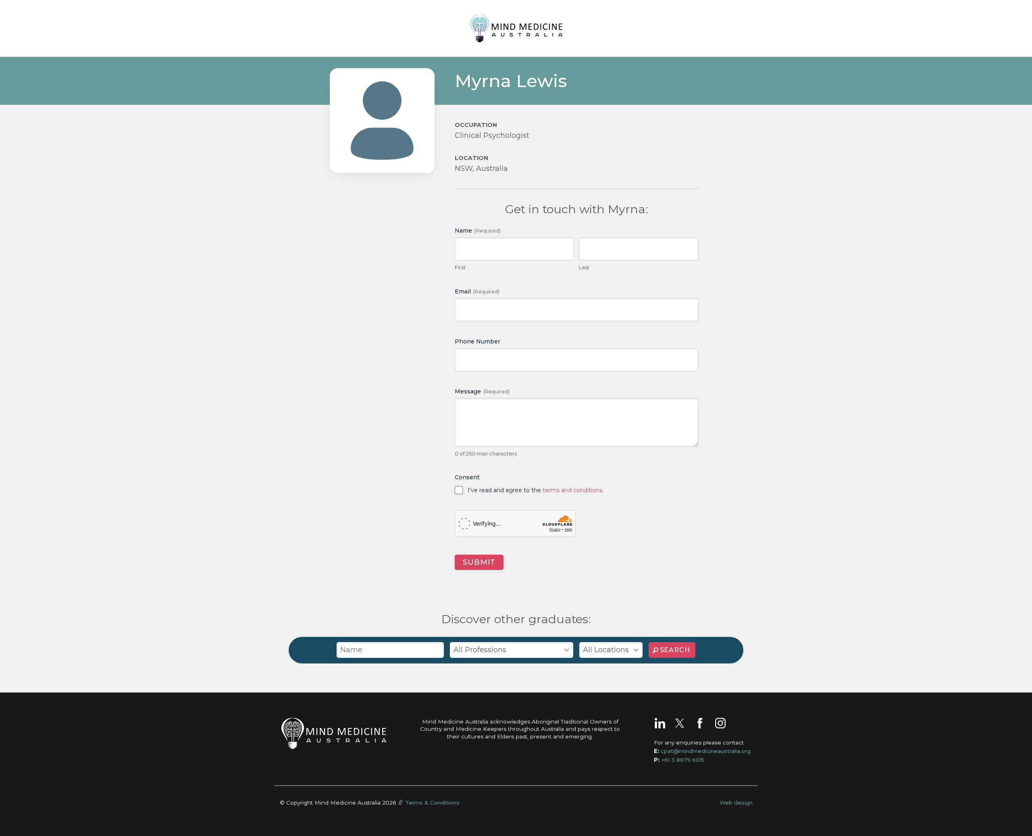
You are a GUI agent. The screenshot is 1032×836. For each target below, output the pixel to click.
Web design (736, 802)
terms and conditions (572, 490)
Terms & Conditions (432, 802)
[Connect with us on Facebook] (700, 723)
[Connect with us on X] (679, 723)
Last (584, 267)
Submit (479, 562)
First (460, 267)
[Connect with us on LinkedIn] (660, 723)
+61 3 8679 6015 (682, 760)
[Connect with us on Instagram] (720, 723)
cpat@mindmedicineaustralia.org (706, 751)
